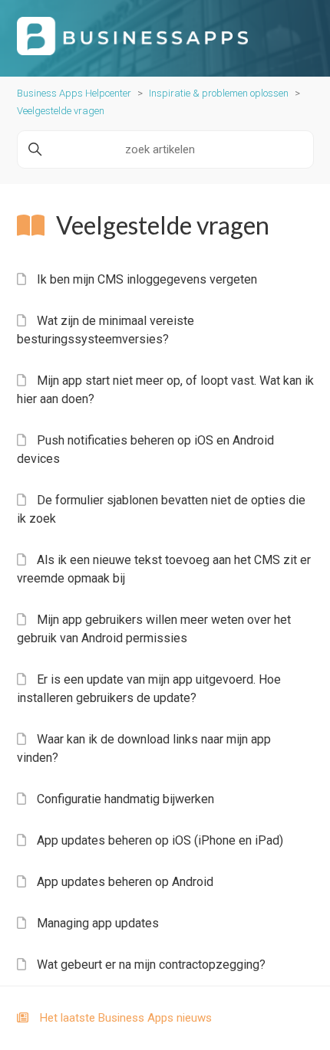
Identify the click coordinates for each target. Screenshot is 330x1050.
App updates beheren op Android (125, 881)
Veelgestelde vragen (60, 110)
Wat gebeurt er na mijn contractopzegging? (151, 964)
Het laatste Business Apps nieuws (126, 1018)
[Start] (132, 51)
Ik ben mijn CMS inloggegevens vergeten (147, 279)
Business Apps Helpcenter (74, 93)
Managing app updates (98, 923)
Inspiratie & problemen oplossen (219, 93)
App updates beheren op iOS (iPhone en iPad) (160, 840)
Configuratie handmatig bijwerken (125, 799)
